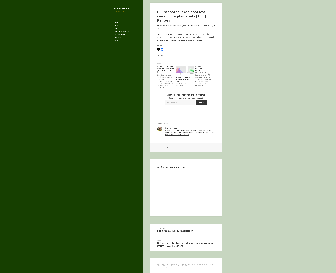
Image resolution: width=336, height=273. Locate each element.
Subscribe (201, 102)
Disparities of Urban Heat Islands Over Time (184, 80)
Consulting (117, 37)
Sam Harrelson (122, 8)
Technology (180, 147)
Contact (116, 40)
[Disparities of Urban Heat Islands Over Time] (185, 70)
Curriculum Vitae (119, 34)
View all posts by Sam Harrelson (176, 134)
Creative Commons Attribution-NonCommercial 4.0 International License (185, 265)
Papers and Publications (121, 31)
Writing (116, 28)
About (116, 25)
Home (116, 22)
